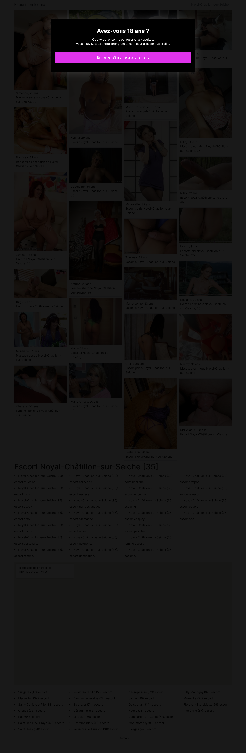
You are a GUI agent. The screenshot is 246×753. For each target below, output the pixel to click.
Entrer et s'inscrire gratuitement (123, 57)
